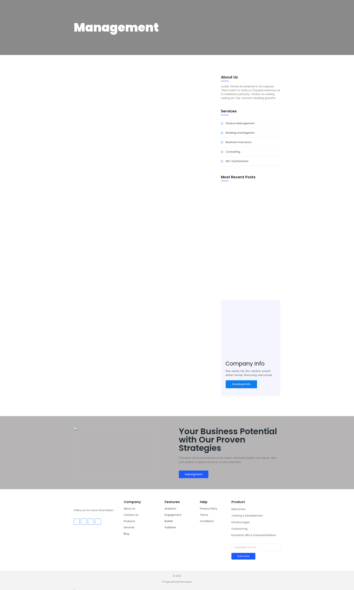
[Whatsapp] (98, 521)
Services (129, 527)
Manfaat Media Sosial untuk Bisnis (243, 284)
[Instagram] (91, 521)
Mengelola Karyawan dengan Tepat (117, 175)
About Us (129, 508)
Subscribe (243, 556)
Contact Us (131, 515)
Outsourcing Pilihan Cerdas (239, 189)
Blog (126, 534)
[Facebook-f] (77, 521)
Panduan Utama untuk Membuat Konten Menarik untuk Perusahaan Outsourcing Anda (248, 236)
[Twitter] (84, 521)
